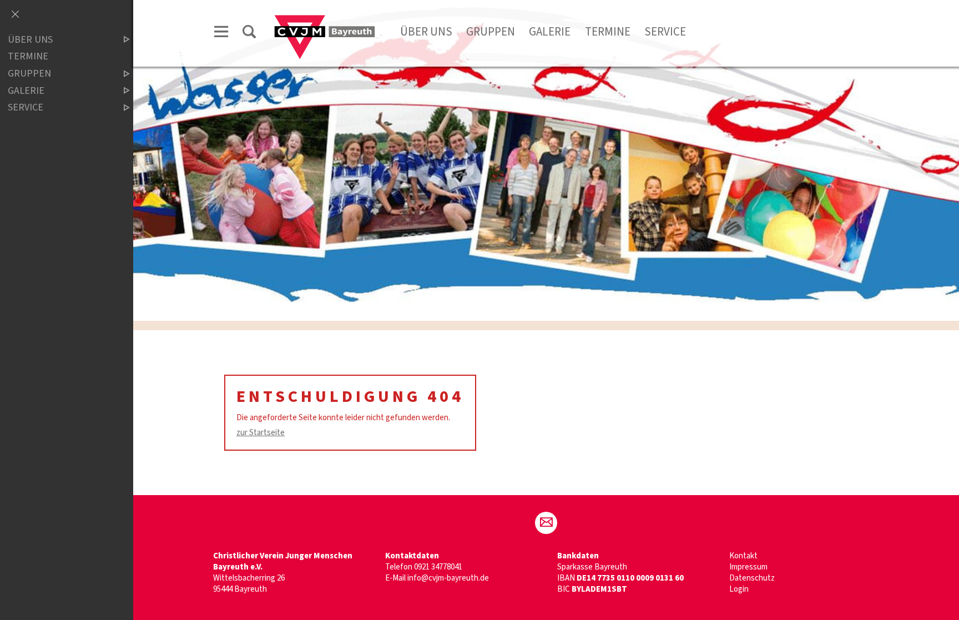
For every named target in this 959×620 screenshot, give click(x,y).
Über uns (426, 31)
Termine (607, 31)
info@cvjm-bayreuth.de (448, 578)
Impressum (748, 567)
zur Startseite (260, 432)
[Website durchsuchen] (249, 34)
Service (665, 31)
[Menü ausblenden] (15, 15)
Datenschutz (752, 578)
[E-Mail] (546, 523)
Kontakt (743, 556)
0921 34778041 (438, 567)
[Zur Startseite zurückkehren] (324, 20)
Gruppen (490, 31)
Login (739, 589)
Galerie (550, 31)
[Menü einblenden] (221, 34)
